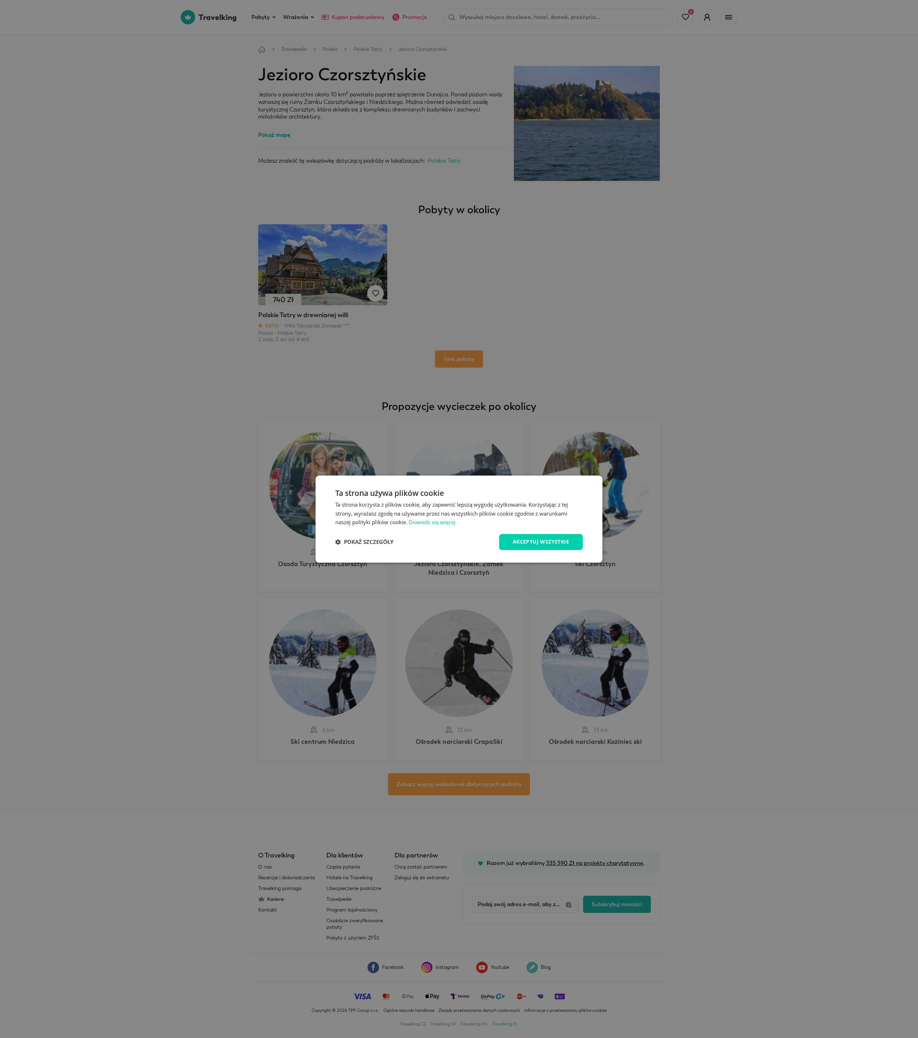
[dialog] (459, 519)
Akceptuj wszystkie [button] (541, 541)
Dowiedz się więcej (432, 522)
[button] (364, 542)
